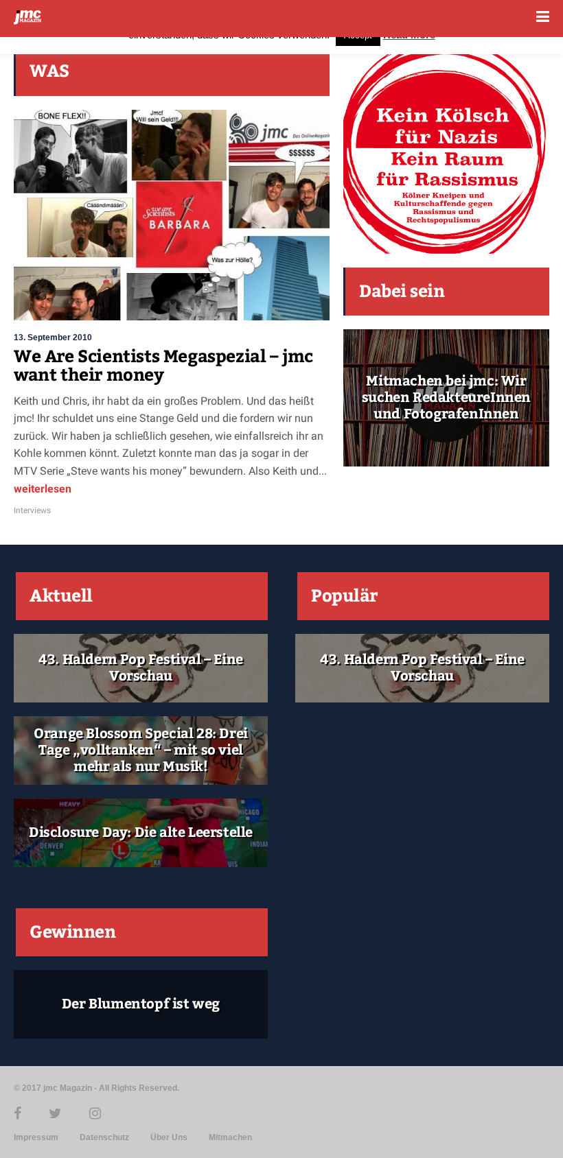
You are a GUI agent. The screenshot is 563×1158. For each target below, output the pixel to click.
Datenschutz (104, 1137)
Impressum (36, 1137)
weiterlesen (42, 488)
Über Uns (168, 1137)
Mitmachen (230, 1137)
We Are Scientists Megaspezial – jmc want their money (163, 366)
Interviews (32, 510)
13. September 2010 (53, 337)
